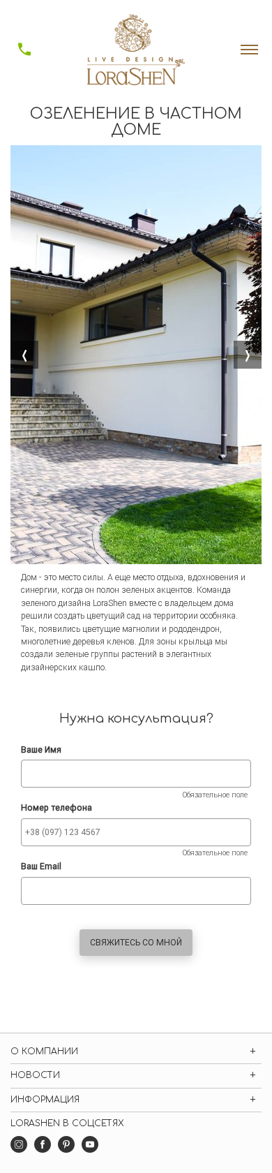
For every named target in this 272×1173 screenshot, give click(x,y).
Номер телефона (56, 808)
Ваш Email (41, 866)
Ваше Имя (41, 750)
